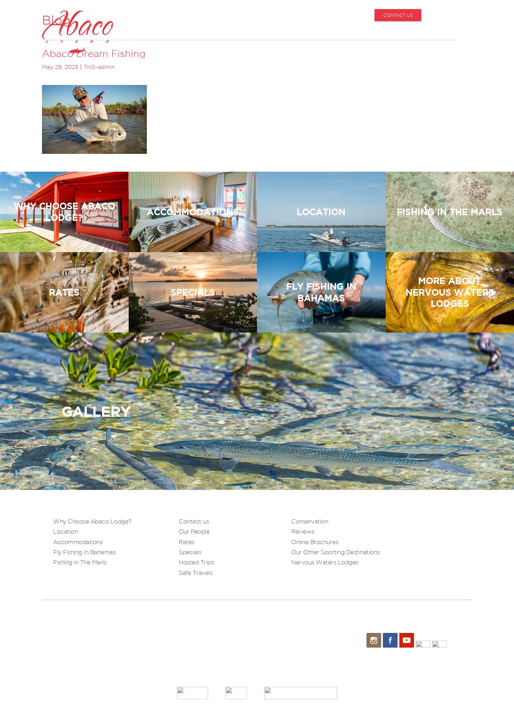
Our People (194, 531)
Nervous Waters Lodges (324, 562)
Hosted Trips (196, 562)
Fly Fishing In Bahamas (84, 552)
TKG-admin (99, 67)
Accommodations (77, 542)
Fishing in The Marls (79, 562)
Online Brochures (314, 542)
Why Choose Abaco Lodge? (92, 521)
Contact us (194, 521)
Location (65, 531)
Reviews (302, 531)
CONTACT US (398, 15)
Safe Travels (195, 572)
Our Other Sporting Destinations (335, 552)
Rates (186, 542)
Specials (190, 552)
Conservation (309, 521)
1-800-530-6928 (455, 15)
